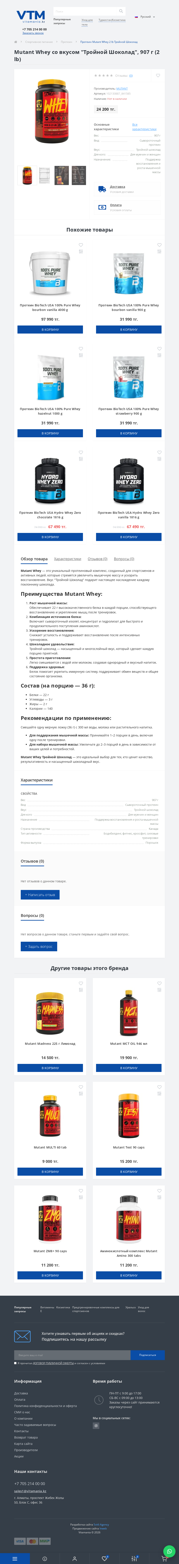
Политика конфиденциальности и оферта (45, 1406)
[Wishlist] (158, 75)
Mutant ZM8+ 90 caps (50, 1251)
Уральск (131, 1307)
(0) (131, 75)
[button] (75, 1558)
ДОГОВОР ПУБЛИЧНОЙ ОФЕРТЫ (53, 1363)
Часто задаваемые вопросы (35, 1425)
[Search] (121, 11)
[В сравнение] (81, 252)
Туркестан (105, 20)
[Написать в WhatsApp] (169, 1551)
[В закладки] (81, 245)
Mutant (122, 88)
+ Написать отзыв (40, 894)
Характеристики (67, 558)
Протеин (66, 42)
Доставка (117, 187)
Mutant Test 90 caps (129, 1147)
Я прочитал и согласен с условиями (61, 1363)
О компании (23, 1418)
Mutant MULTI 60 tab (50, 1147)
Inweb (103, 1528)
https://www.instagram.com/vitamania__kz (96, 1425)
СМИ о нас (22, 1412)
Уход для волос (143, 1309)
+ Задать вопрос (39, 946)
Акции (19, 1456)
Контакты (21, 1431)
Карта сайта (23, 1444)
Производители (26, 1450)
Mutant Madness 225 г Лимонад (50, 1044)
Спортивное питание (39, 42)
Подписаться (147, 1355)
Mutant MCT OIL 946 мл (128, 1044)
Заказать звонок (33, 33)
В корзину (50, 329)
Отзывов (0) (97, 558)
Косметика (119, 20)
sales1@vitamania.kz (30, 1491)
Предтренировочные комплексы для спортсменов (95, 1309)
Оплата (116, 205)
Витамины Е (47, 1309)
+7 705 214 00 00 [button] (29, 1483)
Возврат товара (26, 1437)
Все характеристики (144, 126)
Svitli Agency (101, 1524)
